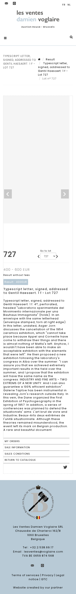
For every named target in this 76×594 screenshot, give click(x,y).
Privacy (47, 575)
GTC (44, 579)
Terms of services (25, 575)
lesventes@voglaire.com (43, 552)
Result (50, 59)
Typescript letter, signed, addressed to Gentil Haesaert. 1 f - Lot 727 (54, 69)
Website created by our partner (38, 587)
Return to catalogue (20, 460)
